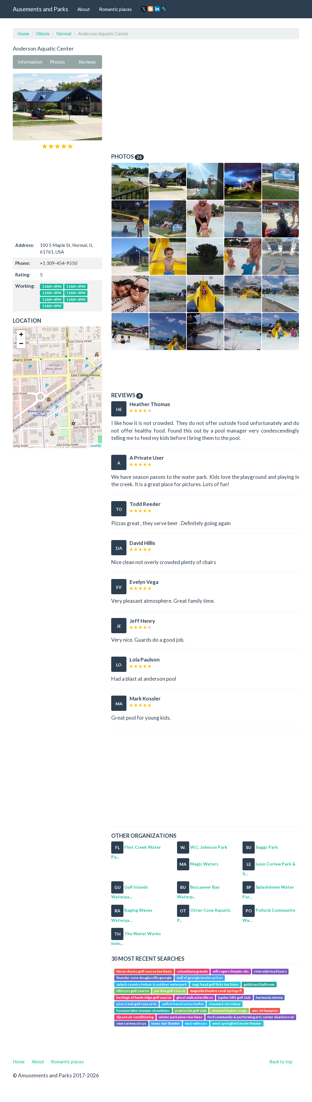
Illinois (43, 33)
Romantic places (115, 9)
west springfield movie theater (237, 1024)
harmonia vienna (269, 997)
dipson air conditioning (135, 1017)
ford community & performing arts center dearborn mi (250, 1017)
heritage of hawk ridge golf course (143, 997)
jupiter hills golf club (234, 997)
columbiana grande (192, 971)
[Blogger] (150, 9)
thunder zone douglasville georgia (144, 978)
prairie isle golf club (191, 1011)
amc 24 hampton (265, 1011)
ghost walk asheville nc (194, 997)
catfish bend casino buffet (183, 1004)
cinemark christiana (224, 1004)
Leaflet (95, 445)
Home (23, 33)
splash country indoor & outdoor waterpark (151, 984)
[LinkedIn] (157, 9)
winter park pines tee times (181, 1017)
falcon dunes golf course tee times (144, 971)
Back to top (280, 1061)
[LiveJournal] (164, 9)
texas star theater (165, 1024)
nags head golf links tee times (215, 984)
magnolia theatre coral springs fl (216, 991)
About (83, 9)
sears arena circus (131, 1024)
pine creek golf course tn (136, 1004)
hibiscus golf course (132, 991)
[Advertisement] (57, 195)
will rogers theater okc (231, 971)
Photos (57, 62)
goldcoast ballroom (259, 984)
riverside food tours (270, 971)
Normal (63, 33)
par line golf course (169, 991)
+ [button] (21, 334)
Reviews (87, 62)
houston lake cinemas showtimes (143, 1011)
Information (30, 62)
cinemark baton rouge (229, 1011)
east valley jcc (196, 1024)
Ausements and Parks (40, 8)
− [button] (21, 343)
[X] (144, 9)
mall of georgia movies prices (200, 978)
